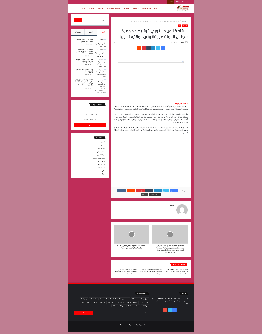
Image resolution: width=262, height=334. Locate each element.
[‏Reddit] (139, 48)
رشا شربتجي (132, 302)
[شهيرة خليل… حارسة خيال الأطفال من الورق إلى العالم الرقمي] (100, 53)
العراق (113, 298)
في (95, 302)
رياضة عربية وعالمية (114, 8)
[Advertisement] (151, 159)
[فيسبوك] (163, 48)
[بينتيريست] (144, 48)
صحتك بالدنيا (101, 167)
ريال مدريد (121, 302)
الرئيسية (156, 8)
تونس (84, 298)
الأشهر (91, 32)
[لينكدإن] (153, 48)
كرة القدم (86, 302)
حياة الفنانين (101, 155)
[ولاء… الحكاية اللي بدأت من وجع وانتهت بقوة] (100, 73)
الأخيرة (103, 32)
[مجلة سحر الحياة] (183, 8)
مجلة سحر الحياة (133, 305)
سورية (111, 302)
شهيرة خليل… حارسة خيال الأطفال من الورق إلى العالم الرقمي (84, 51)
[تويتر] (158, 48)
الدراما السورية (124, 298)
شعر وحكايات (147, 8)
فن (102, 302)
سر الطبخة (136, 8)
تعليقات (78, 32)
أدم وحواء (126, 8)
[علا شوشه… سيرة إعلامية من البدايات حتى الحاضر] (100, 43)
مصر (122, 305)
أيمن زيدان (144, 298)
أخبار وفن (178, 21)
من (115, 305)
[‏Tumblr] (148, 48)
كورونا (145, 305)
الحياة (135, 298)
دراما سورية (144, 302)
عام (179, 25)
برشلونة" (93, 298)
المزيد (92, 8)
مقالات (102, 174)
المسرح (103, 298)
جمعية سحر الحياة (99, 152)
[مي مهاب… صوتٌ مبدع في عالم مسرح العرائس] (100, 63)
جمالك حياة (101, 8)
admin (182, 42)
